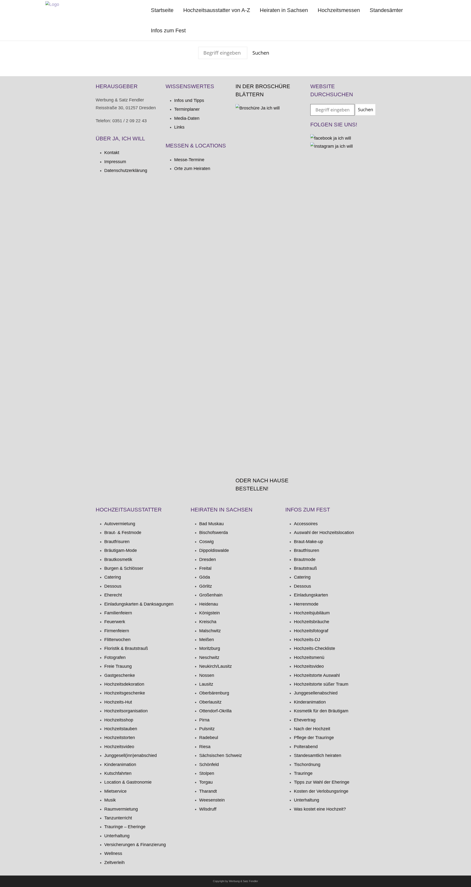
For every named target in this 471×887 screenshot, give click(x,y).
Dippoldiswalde (214, 550)
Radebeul (208, 737)
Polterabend (306, 746)
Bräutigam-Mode (120, 550)
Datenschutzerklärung (125, 170)
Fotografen (115, 657)
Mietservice (115, 791)
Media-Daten (186, 118)
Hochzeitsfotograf (311, 630)
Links (179, 127)
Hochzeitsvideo (119, 746)
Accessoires (306, 523)
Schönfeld (209, 764)
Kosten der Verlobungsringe (321, 791)
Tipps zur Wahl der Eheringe (321, 782)
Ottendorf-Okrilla (215, 710)
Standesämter (386, 10)
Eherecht (113, 595)
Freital (205, 568)
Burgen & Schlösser (123, 568)
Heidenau (208, 604)
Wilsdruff (207, 809)
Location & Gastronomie (128, 782)
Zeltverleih (114, 862)
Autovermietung (119, 523)
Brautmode (304, 559)
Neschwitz (209, 657)
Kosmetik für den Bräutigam (321, 710)
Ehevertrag (304, 719)
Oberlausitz (210, 702)
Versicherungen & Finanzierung (135, 844)
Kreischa (207, 621)
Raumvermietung (121, 809)
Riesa (204, 746)
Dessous (112, 586)
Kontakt (111, 152)
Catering (112, 577)
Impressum (115, 161)
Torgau (206, 782)
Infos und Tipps (189, 100)
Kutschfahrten (117, 773)
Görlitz (205, 586)
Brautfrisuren (117, 541)
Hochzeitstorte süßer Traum (321, 684)
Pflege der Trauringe (314, 737)
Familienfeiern (118, 612)
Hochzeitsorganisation (126, 710)
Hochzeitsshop (118, 719)
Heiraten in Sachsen (284, 10)
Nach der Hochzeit (312, 728)
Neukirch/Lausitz (215, 666)
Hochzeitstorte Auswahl (317, 675)
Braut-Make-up (308, 541)
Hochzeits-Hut (118, 702)
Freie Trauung (118, 666)
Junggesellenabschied (316, 693)
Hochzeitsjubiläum (312, 612)
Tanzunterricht (118, 817)
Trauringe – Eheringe (124, 826)
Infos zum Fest (168, 30)
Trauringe (303, 773)
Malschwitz (210, 630)
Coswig (206, 541)
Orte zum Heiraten (192, 168)
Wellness (113, 853)
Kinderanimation (120, 764)
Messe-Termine (189, 159)
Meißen (206, 639)
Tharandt (208, 791)
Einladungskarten (311, 595)
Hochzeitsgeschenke (124, 693)
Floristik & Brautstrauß (126, 648)
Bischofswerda (213, 532)
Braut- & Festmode (122, 532)
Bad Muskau (211, 523)
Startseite (162, 10)
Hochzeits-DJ (307, 639)
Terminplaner (187, 109)
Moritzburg (209, 648)
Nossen (206, 675)
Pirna (204, 719)
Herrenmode (306, 604)
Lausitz (206, 684)
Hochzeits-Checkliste (314, 648)
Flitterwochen (117, 639)
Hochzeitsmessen (339, 10)
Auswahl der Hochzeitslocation (324, 532)
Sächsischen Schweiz (220, 755)
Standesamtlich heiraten (317, 755)
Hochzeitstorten (119, 737)
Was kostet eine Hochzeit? (320, 809)
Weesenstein (212, 800)
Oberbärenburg (214, 693)
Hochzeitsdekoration (124, 684)
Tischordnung (307, 764)
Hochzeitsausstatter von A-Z (216, 10)
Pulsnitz (207, 728)
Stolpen (206, 773)
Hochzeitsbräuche (311, 621)
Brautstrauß (305, 568)
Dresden (207, 559)
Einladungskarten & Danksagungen (138, 604)
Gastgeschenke (119, 675)
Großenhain (210, 595)
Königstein (209, 612)
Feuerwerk (114, 621)
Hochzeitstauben (120, 728)
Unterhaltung (117, 835)
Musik (110, 800)
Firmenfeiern (116, 630)
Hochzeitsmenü (309, 657)
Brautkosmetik (118, 559)
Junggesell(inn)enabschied (130, 755)
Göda (204, 577)
